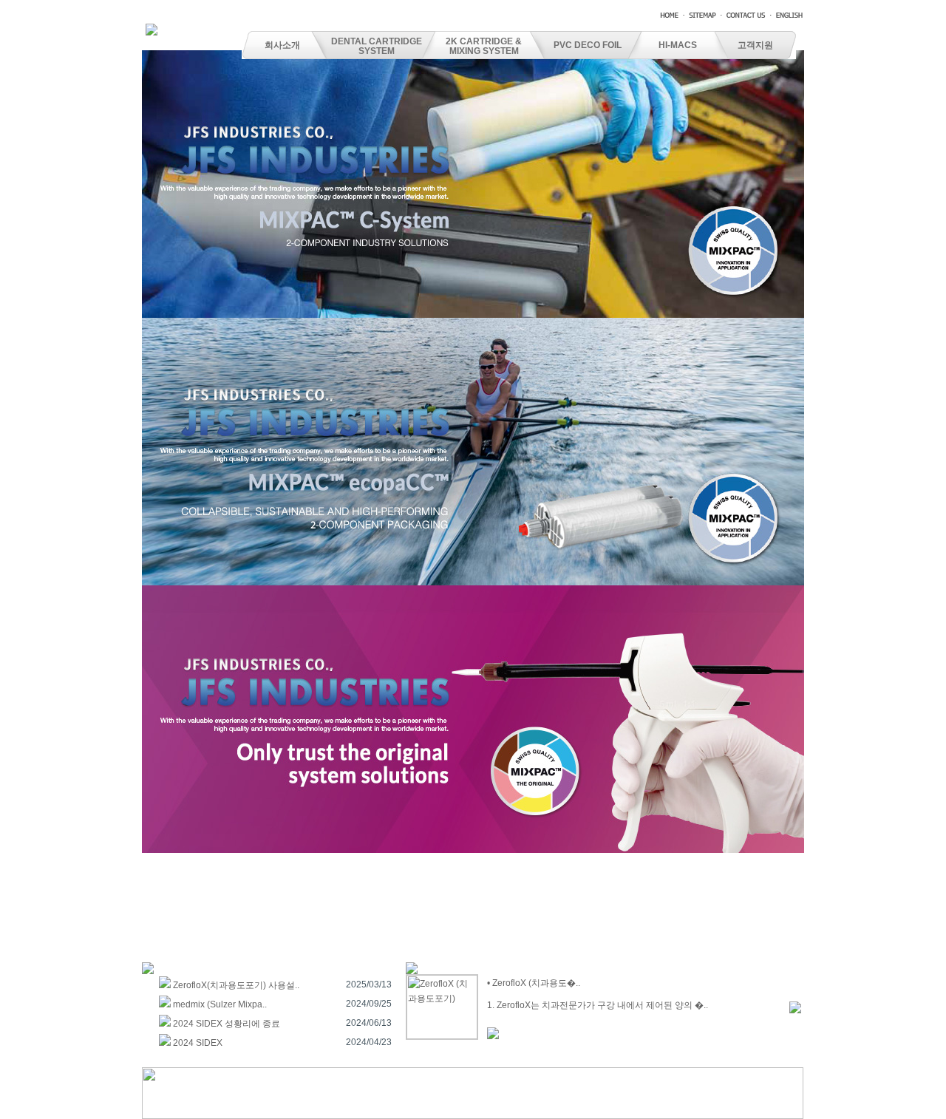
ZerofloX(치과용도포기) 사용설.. (236, 985)
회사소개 (282, 45)
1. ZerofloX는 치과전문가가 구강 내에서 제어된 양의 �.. (597, 1005)
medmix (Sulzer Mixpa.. (220, 1004)
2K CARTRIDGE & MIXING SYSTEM (484, 46)
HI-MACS (678, 45)
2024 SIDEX (197, 1043)
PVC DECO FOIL (588, 45)
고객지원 (755, 45)
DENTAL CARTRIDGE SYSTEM (376, 46)
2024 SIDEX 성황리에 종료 (226, 1023)
